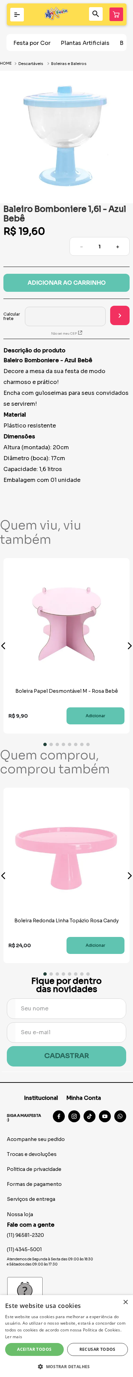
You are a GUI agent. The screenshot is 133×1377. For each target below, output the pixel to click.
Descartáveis (30, 63)
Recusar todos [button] (97, 1349)
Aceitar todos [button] (34, 1349)
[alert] (66, 1336)
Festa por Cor (31, 43)
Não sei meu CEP (64, 334)
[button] (3, 645)
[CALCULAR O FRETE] (120, 315)
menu (17, 14)
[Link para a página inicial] (6, 63)
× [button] (125, 1302)
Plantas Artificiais (85, 43)
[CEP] (54, 316)
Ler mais (13, 1337)
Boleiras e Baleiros (68, 63)
